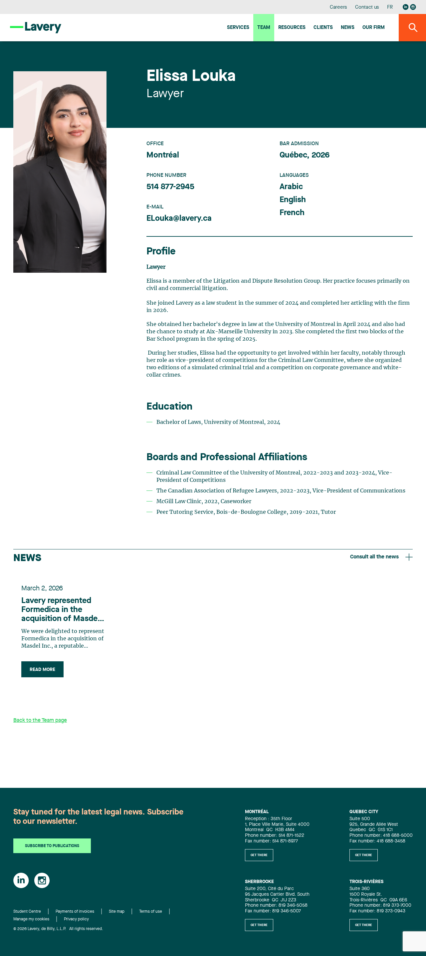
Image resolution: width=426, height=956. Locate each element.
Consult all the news (374, 557)
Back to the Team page (40, 720)
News (347, 27)
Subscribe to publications (52, 846)
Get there (259, 855)
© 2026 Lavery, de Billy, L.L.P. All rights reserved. (58, 929)
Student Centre (27, 912)
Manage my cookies (31, 919)
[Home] (35, 27)
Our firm (373, 27)
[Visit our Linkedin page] (406, 7)
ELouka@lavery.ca (179, 219)
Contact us (367, 7)
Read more (42, 669)
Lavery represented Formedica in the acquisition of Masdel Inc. (60, 610)
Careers (338, 7)
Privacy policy (76, 919)
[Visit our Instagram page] (413, 7)
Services (238, 27)
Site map (116, 912)
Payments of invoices (75, 912)
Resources (292, 27)
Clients (323, 27)
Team (263, 27)
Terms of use (150, 912)
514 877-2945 (170, 187)
